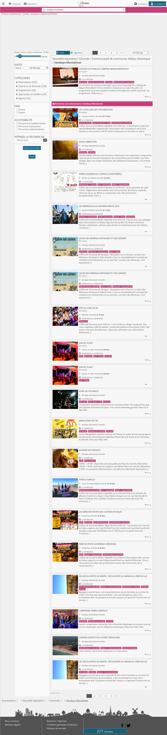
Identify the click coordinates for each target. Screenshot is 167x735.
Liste (60, 52)
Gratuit (22, 109)
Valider (32, 157)
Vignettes (76, 52)
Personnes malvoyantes (30, 126)
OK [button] (45, 140)
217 (105, 731)
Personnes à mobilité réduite (32, 123)
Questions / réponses (57, 721)
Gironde (84, 59)
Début (18, 68)
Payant (22, 112)
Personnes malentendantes (31, 129)
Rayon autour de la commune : (28, 52)
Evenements (9, 700)
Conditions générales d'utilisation (62, 724)
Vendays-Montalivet (77, 700)
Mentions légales (12, 724)
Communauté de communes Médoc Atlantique (121, 59)
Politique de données (56, 728)
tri (134, 52)
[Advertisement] (83, 33)
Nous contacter (12, 721)
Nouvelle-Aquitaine (65, 59)
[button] (31, 149)
